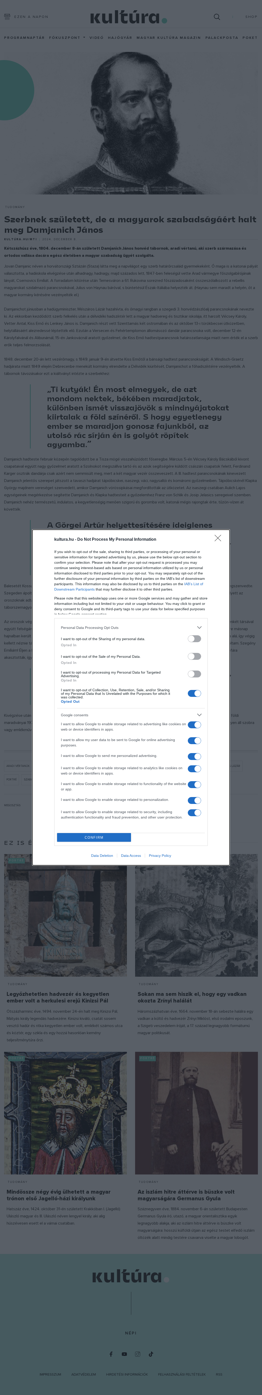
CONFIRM (94, 837)
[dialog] (131, 697)
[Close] (219, 540)
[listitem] (131, 627)
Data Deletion (102, 856)
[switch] (194, 638)
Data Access (131, 856)
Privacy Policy (160, 856)
